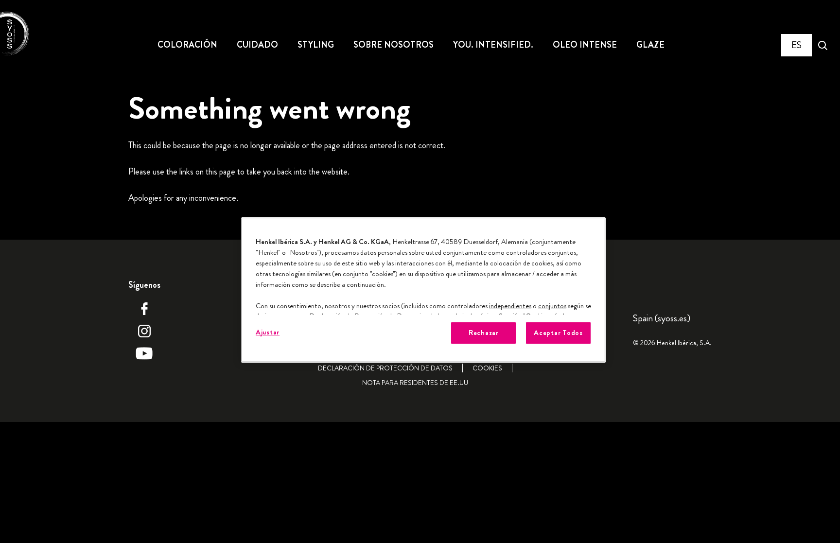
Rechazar (484, 333)
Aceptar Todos (558, 333)
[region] (423, 290)
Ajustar (268, 332)
